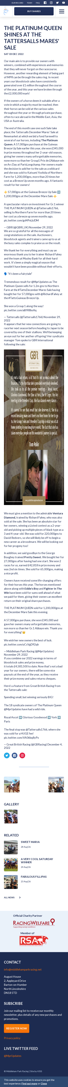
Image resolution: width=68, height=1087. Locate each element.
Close (44, 1083)
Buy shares (34, 11)
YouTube (63, 2)
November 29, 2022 (41, 227)
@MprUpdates (40, 281)
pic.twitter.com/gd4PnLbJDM (21, 220)
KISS (39, 1071)
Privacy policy (12, 1038)
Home (12, 7)
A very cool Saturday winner (37, 860)
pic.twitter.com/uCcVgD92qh (21, 644)
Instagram (51, 2)
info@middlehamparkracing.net (23, 969)
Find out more (29, 1083)
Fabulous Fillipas (34, 876)
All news (9, 897)
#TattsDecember (28, 290)
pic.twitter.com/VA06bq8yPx (21, 737)
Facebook (45, 2)
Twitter (57, 2)
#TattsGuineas (17, 298)
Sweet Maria (30, 842)
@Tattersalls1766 (47, 208)
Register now (16, 1028)
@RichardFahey (50, 294)
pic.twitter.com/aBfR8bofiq (20, 310)
